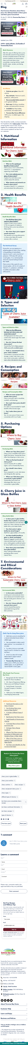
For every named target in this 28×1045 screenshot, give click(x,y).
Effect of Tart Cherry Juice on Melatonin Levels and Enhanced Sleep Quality (13, 740)
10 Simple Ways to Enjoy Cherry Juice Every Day (14, 724)
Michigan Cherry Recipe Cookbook (12, 729)
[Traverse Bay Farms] (13, 4)
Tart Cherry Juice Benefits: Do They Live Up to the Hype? (14, 746)
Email (2, 865)
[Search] (5, 3)
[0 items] (26, 3)
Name (2, 858)
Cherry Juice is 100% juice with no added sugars (13, 347)
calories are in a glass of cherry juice (13, 175)
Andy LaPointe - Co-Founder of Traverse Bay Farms (13, 44)
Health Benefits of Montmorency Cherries (14, 720)
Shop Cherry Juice (14, 766)
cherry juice (16, 124)
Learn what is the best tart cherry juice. (14, 360)
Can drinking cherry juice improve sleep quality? (13, 220)
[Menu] (1, 3)
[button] (14, 1043)
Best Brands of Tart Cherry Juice (15, 717)
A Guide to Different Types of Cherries (13, 713)
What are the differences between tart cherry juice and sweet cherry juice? (13, 332)
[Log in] (22, 3)
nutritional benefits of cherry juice (12, 165)
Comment (3, 872)
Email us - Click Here (8, 983)
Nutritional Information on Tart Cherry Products (13, 705)
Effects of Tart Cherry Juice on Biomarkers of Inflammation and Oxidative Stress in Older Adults (13, 734)
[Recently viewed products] (26, 522)
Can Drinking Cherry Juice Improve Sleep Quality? (12, 709)
